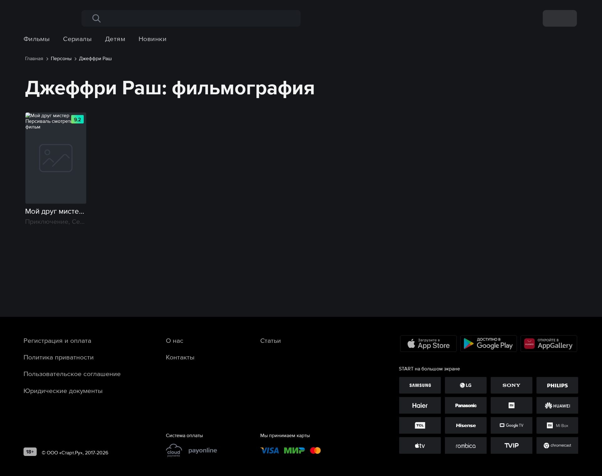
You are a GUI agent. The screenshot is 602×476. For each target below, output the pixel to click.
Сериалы (77, 38)
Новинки (152, 38)
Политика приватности (59, 357)
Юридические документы (63, 390)
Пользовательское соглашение (72, 373)
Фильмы (37, 38)
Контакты (180, 357)
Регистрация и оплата (57, 340)
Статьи (270, 340)
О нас (174, 340)
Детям (115, 38)
